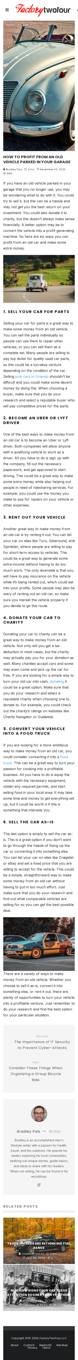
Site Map (62, 1345)
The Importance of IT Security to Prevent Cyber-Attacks (42, 1042)
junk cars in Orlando (32, 376)
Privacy (32, 1348)
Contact (28, 1345)
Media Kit (45, 1345)
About (14, 1345)
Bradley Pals (13, 169)
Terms (46, 1348)
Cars (31, 169)
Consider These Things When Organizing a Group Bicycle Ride (36, 1071)
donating (57, 681)
